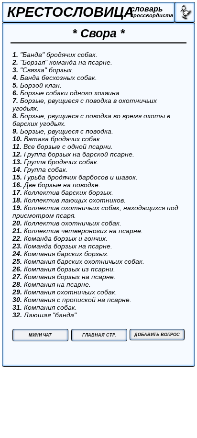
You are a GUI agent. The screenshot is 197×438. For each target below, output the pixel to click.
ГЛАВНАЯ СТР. (99, 334)
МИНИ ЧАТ (40, 334)
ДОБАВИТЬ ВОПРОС (157, 334)
